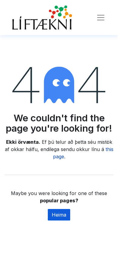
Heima (59, 215)
